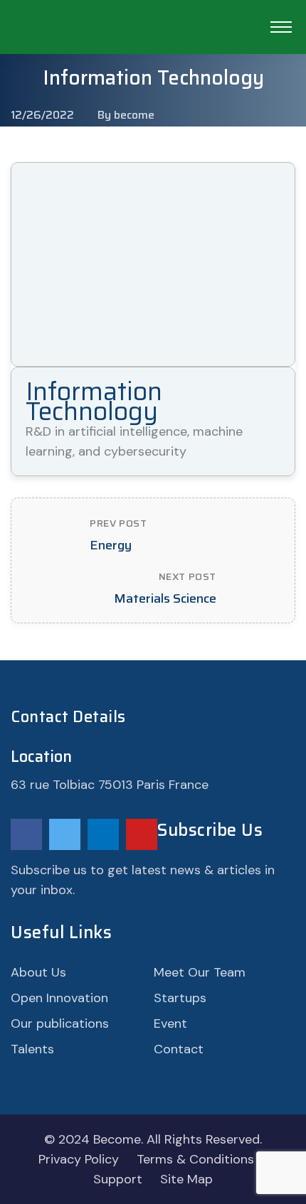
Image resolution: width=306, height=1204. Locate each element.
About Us (38, 972)
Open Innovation (59, 997)
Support (117, 1179)
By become (125, 115)
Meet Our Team (200, 972)
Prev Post (118, 523)
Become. (118, 1139)
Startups (180, 997)
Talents (32, 1049)
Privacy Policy (78, 1159)
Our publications (60, 1023)
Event (170, 1023)
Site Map (186, 1179)
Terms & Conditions (195, 1159)
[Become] (128, 36)
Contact (179, 1049)
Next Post (187, 576)
